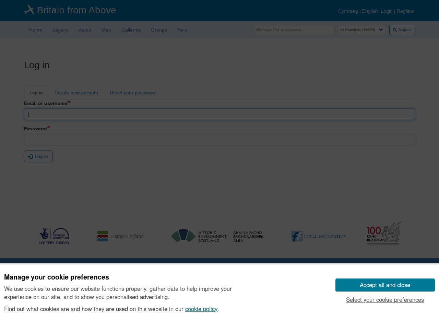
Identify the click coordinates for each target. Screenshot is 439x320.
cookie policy (201, 309)
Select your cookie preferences (385, 299)
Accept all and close (385, 285)
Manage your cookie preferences (56, 277)
